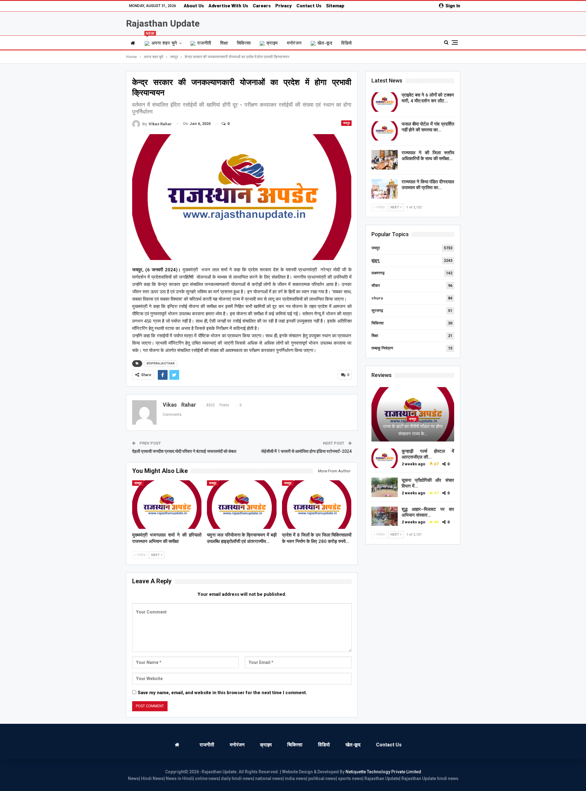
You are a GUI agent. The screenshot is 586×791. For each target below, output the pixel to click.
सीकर (375, 285)
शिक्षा (224, 43)
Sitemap (335, 6)
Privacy (283, 6)
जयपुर (346, 123)
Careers (262, 6)
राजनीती (204, 43)
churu (377, 298)
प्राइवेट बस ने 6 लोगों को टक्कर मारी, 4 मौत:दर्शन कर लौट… (428, 98)
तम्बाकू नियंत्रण (382, 348)
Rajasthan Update (163, 23)
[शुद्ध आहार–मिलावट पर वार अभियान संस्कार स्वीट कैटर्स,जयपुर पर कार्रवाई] (384, 516)
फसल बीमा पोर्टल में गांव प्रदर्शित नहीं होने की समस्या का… (428, 127)
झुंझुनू (375, 260)
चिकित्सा (244, 43)
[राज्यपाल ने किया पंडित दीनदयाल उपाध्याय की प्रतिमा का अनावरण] (384, 189)
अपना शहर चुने (161, 41)
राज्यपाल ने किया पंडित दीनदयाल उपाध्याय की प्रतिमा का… (428, 184)
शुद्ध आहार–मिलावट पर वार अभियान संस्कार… (428, 512)
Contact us (308, 6)
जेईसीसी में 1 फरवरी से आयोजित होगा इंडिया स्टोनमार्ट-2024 (306, 451)
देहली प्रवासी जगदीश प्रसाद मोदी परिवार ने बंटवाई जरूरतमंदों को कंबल (184, 451)
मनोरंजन (294, 43)
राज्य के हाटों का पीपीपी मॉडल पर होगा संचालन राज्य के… (413, 430)
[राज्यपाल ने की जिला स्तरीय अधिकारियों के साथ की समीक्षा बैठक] (384, 160)
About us (194, 6)
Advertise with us (228, 6)
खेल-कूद (324, 43)
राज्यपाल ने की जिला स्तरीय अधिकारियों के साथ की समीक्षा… (428, 155)
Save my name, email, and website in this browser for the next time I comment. (222, 692)
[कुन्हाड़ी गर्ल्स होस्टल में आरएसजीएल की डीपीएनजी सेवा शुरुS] (384, 458)
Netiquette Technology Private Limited (383, 771)
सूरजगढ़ (377, 310)
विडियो (346, 43)
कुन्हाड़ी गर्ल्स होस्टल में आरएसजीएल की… (428, 454)
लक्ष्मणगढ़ (378, 273)
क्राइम (272, 43)
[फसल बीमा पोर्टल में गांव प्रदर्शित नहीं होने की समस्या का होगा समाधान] (384, 131)
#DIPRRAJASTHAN (160, 363)
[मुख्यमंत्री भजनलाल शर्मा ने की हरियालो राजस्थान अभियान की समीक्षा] (167, 504)
